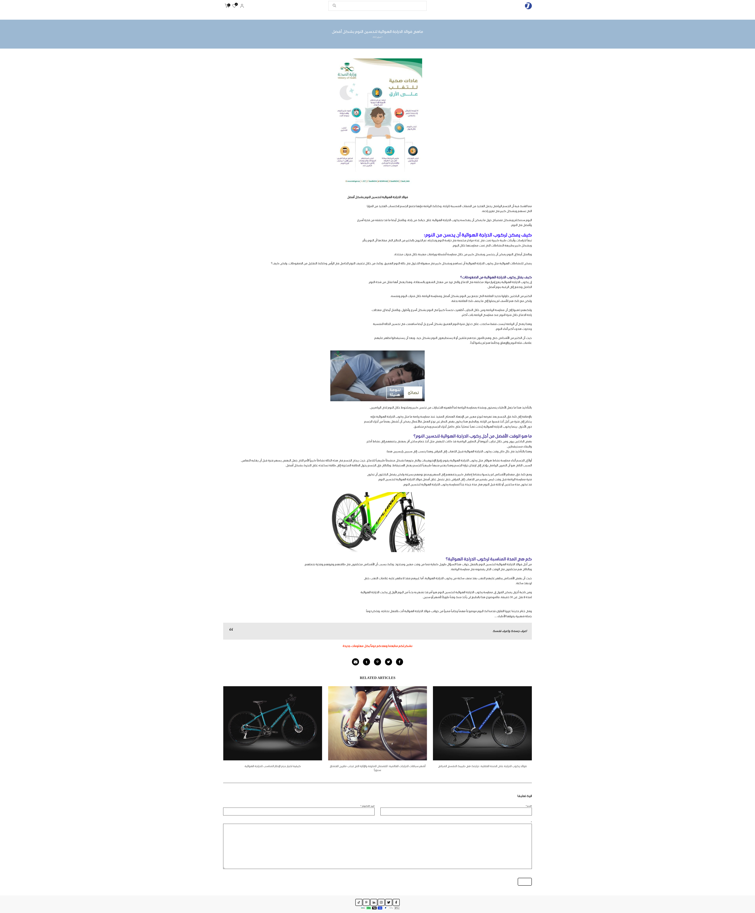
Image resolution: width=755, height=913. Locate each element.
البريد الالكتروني (367, 806)
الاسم (529, 806)
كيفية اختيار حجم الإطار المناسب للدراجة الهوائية (273, 766)
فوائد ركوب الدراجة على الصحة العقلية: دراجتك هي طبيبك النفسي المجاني (482, 766)
